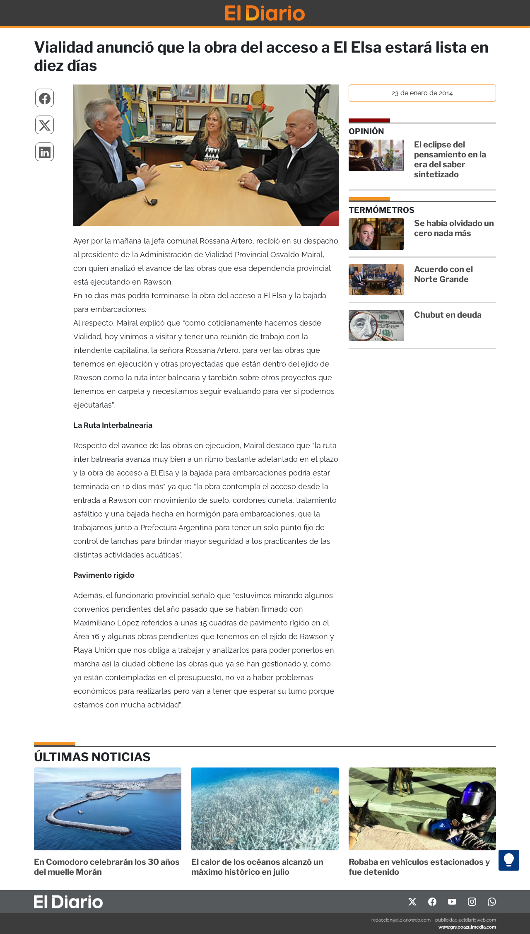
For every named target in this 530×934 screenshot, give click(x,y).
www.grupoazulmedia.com (467, 927)
